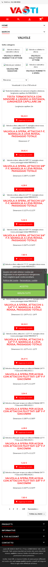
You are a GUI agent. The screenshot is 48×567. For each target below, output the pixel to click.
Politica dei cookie (10, 280)
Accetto (24, 286)
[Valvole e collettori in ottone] (35, 51)
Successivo (33, 509)
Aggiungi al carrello (24, 120)
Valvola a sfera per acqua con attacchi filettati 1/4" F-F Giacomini (24, 377)
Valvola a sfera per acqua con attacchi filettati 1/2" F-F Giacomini (24, 446)
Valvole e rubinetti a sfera (35, 72)
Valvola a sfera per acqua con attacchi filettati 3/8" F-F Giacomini (24, 411)
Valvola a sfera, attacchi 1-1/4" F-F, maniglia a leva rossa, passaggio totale (24, 307)
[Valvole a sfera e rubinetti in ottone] (12, 51)
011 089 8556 (15, 2)
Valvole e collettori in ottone (35, 58)
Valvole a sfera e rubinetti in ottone (12, 57)
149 (23, 509)
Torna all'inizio (37, 514)
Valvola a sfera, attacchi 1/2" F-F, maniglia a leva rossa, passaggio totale (24, 203)
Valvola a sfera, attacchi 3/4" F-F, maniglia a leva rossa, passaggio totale (24, 238)
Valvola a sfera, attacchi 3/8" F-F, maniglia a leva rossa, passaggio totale (24, 168)
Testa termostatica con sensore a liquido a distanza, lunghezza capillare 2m (24, 99)
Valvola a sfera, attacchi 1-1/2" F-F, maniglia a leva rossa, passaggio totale (24, 342)
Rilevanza (15, 80)
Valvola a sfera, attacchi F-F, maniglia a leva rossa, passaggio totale (24, 134)
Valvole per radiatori (12, 70)
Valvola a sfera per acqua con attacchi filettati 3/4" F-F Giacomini (24, 481)
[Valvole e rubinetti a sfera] (35, 66)
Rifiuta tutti (24, 293)
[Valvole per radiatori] (12, 65)
